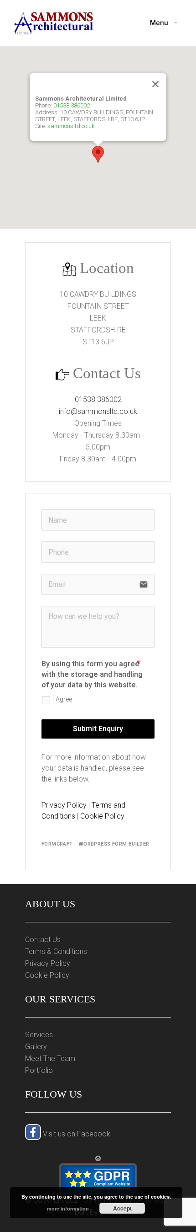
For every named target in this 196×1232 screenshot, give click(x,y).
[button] (98, 154)
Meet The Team (50, 1058)
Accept (122, 1208)
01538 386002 (71, 105)
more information (68, 1208)
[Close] (155, 84)
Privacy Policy (64, 805)
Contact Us (43, 939)
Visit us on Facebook (75, 1134)
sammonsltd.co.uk (71, 126)
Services (39, 1034)
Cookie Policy (102, 816)
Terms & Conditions (56, 951)
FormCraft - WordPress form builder (95, 844)
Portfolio (39, 1070)
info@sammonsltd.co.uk (98, 411)
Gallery (36, 1046)
